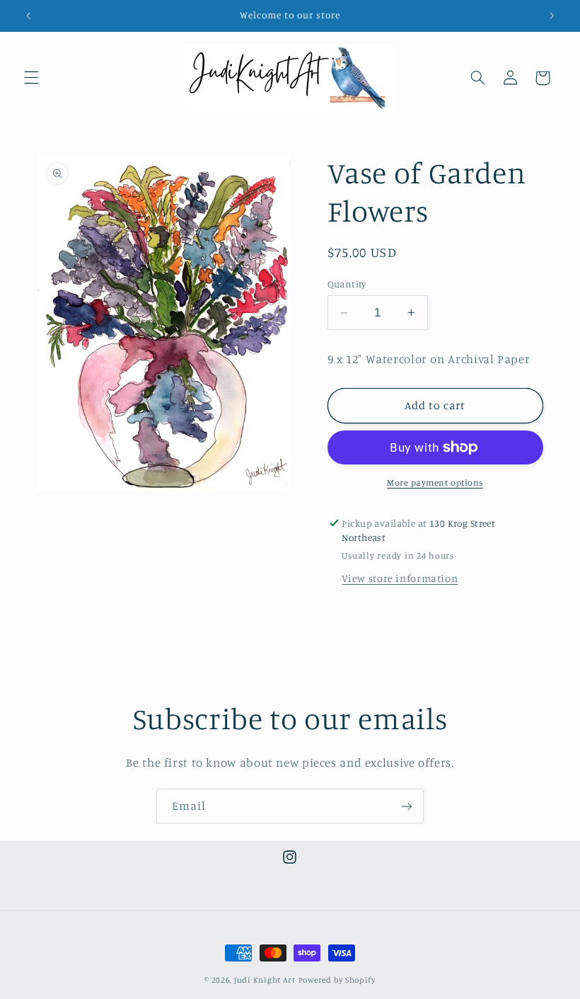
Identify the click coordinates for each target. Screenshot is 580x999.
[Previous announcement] (28, 15)
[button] (31, 78)
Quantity (346, 284)
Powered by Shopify (337, 980)
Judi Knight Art (265, 980)
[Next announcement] (551, 15)
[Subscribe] (406, 806)
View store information (400, 578)
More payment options (435, 482)
